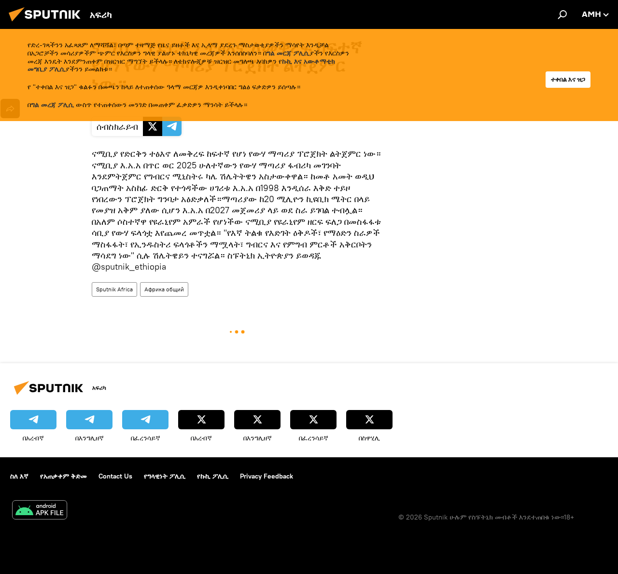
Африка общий (164, 289)
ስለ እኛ (19, 476)
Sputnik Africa (114, 289)
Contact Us (115, 476)
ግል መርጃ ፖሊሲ (288, 53)
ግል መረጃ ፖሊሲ (52, 104)
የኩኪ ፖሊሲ (212, 476)
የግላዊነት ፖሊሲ (164, 476)
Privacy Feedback (266, 476)
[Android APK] (39, 511)
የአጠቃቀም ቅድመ (63, 476)
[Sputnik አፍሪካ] (47, 22)
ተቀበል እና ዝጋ (568, 79)
